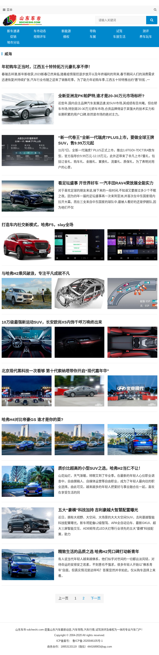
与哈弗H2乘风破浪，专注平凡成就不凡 (36, 273)
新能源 (66, 31)
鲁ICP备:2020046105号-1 (87, 640)
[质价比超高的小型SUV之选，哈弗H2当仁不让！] (28, 481)
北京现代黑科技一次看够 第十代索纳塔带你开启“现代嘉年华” (55, 371)
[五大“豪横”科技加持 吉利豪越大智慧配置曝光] (28, 523)
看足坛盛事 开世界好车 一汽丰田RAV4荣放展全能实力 (105, 183)
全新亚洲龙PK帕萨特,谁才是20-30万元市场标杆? (101, 96)
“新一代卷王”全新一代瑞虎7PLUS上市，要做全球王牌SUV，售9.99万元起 (106, 140)
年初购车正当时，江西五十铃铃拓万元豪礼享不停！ (47, 67)
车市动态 (40, 31)
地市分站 (13, 42)
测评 (146, 31)
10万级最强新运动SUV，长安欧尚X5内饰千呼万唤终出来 (52, 322)
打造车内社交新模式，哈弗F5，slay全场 (37, 225)
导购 (93, 31)
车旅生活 (119, 36)
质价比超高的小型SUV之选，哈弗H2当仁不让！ (100, 468)
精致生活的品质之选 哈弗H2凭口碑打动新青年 (98, 551)
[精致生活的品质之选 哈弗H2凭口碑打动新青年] (28, 564)
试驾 (119, 31)
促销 (13, 36)
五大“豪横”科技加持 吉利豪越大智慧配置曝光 (98, 510)
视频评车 (40, 36)
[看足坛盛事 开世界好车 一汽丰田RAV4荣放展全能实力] (28, 196)
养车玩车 (146, 36)
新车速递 (13, 31)
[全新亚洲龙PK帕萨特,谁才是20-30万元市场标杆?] (28, 108)
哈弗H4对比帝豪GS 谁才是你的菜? (32, 419)
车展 (93, 36)
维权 (66, 36)
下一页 (96, 598)
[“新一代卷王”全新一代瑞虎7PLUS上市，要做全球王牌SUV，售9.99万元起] (28, 150)
